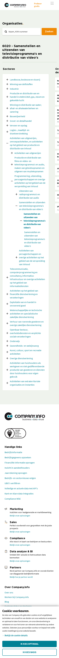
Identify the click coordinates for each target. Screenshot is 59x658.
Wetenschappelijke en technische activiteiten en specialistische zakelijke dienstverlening (26, 313)
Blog (7, 601)
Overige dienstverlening (21, 358)
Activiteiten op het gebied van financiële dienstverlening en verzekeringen (24, 294)
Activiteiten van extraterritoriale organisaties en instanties (25, 383)
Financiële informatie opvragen (20, 462)
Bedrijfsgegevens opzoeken (18, 457)
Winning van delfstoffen (21, 84)
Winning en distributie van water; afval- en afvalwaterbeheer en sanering (26, 108)
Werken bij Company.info (17, 597)
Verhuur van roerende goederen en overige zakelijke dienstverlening (27, 323)
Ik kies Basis (29, 652)
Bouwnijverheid (17, 116)
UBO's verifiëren (12, 483)
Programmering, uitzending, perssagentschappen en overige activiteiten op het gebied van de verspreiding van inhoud (29, 181)
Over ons (9, 592)
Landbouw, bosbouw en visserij (25, 79)
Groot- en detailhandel (21, 120)
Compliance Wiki (13, 498)
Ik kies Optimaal (29, 644)
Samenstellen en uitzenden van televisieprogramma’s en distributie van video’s (32, 206)
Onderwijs (15, 341)
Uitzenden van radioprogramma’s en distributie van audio (29, 194)
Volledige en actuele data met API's (21, 488)
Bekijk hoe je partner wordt (21, 577)
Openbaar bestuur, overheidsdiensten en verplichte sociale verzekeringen (25, 333)
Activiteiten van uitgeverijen (27, 153)
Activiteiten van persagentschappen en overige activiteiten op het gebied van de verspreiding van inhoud (32, 257)
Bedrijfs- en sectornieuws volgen (20, 478)
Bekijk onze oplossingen (20, 515)
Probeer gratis (38, 4)
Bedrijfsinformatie (13, 452)
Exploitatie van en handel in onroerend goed (23, 304)
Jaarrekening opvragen (16, 472)
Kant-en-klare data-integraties (19, 493)
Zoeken (49, 31)
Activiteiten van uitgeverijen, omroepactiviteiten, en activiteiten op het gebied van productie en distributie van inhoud (26, 143)
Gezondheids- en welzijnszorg (24, 345)
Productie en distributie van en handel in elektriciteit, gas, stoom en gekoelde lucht (27, 97)
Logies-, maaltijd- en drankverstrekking (19, 132)
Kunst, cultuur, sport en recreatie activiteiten (25, 352)
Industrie (14, 88)
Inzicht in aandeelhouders (17, 467)
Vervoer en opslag (18, 125)
